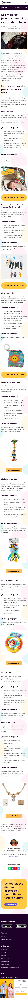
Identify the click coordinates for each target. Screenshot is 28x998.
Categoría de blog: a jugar (15, 28)
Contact (3, 955)
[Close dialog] (27, 979)
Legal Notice (5, 964)
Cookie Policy (5, 958)
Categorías (19, 7)
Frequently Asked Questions (9, 977)
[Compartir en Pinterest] (15, 868)
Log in (3, 936)
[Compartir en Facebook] (12, 868)
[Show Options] (26, 989)
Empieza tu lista (11, 904)
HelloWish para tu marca (8, 950)
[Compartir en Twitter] (18, 868)
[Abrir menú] (26, 2)
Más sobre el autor (14, 856)
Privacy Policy (5, 961)
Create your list (5, 939)
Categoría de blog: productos (16, 26)
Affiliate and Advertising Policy (10, 967)
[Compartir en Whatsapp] (9, 868)
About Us (4, 952)
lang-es (24, 28)
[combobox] (21, 989)
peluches (6, 483)
